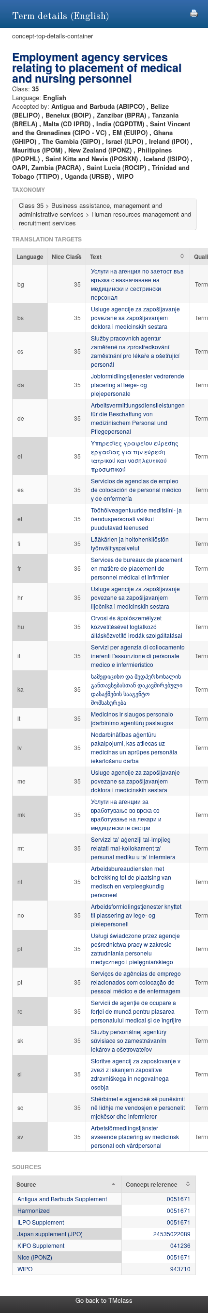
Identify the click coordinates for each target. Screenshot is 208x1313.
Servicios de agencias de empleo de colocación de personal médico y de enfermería (136, 489)
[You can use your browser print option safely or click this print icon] (194, 12)
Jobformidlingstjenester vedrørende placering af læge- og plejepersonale (137, 384)
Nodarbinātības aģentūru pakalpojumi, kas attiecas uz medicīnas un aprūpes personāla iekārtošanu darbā (134, 747)
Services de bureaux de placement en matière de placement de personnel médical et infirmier (136, 568)
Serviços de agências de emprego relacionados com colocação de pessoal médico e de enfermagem (136, 982)
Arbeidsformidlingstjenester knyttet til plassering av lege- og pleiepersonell (136, 915)
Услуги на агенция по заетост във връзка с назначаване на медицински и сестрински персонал (137, 284)
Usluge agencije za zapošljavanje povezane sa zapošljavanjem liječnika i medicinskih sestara (135, 597)
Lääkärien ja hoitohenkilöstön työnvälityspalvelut (130, 543)
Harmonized (33, 1210)
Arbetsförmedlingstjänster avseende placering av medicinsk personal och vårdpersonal (135, 1136)
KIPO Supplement (40, 1245)
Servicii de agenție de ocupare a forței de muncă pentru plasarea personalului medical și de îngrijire (136, 1011)
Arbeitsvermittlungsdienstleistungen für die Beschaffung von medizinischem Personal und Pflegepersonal (138, 418)
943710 (180, 1268)
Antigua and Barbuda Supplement (62, 1198)
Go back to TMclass (104, 1300)
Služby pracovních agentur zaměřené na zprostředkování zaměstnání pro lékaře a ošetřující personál (135, 351)
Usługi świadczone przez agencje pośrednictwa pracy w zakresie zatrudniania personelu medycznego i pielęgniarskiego (135, 948)
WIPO (24, 1268)
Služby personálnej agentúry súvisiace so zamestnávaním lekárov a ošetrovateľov (128, 1040)
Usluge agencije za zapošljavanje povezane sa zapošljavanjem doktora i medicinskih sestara (135, 317)
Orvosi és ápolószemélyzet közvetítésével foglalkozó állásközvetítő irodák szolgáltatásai (136, 626)
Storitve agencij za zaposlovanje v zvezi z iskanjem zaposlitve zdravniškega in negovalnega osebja (135, 1074)
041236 (180, 1245)
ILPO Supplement (40, 1222)
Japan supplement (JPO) (50, 1233)
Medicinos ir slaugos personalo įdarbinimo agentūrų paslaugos (132, 718)
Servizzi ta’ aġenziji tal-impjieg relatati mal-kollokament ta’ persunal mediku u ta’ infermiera (133, 848)
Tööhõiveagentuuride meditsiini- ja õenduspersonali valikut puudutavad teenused (136, 518)
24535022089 (172, 1233)
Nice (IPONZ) (34, 1257)
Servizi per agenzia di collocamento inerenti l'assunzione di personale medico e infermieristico (138, 655)
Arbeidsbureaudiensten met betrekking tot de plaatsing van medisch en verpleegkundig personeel (131, 881)
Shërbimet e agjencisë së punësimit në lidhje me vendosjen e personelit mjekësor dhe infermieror (138, 1107)
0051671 (179, 1198)
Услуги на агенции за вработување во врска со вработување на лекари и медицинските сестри (126, 814)
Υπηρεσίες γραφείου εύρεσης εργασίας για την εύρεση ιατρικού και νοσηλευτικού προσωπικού (134, 456)
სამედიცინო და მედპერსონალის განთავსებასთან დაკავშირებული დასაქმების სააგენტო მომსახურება (136, 689)
